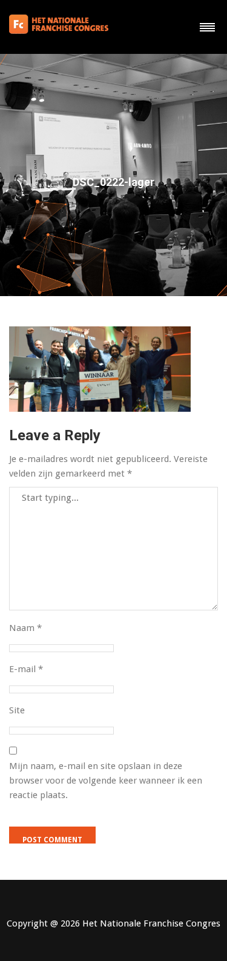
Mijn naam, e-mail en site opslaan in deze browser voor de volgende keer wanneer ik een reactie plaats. (105, 781)
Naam (25, 628)
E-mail (26, 669)
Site (17, 710)
